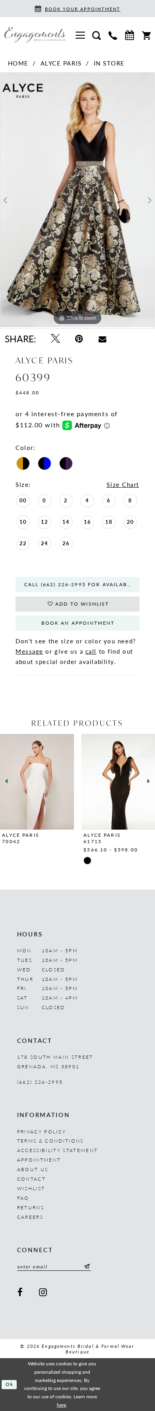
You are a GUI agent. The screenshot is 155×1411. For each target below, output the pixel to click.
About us (32, 1169)
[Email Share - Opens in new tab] (102, 339)
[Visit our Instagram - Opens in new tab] (44, 1292)
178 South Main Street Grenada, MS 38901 (55, 1061)
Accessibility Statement (57, 1150)
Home (18, 63)
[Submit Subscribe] (85, 1266)
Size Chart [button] (123, 484)
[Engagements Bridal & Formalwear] (35, 34)
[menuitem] (80, 35)
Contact (31, 1178)
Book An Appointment (78, 622)
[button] (80, 35)
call (91, 651)
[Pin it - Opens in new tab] (79, 339)
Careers (30, 1216)
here (61, 1404)
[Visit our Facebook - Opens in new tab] (21, 1292)
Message (29, 651)
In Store (109, 63)
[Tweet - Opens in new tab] (55, 339)
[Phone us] (113, 34)
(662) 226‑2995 (40, 1081)
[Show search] (97, 34)
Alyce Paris (61, 63)
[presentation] (94, 781)
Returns (30, 1207)
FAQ (23, 1197)
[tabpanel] (77, 200)
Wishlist (31, 1188)
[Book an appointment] (129, 35)
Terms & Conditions (50, 1140)
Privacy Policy (41, 1131)
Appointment (39, 1159)
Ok (10, 1384)
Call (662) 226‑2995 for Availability (82, 584)
